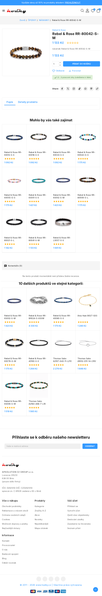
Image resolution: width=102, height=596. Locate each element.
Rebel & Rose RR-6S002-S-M (62, 196)
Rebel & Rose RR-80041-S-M (37, 239)
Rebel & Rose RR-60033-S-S (62, 153)
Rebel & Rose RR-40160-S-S (37, 359)
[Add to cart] (25, 143)
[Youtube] (51, 579)
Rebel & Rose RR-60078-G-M (13, 359)
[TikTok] (79, 88)
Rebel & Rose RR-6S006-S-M (13, 402)
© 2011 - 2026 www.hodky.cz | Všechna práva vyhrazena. (51, 585)
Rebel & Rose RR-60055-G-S (13, 196)
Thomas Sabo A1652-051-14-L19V (87, 359)
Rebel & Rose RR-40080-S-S (62, 317)
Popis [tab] (10, 102)
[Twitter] (68, 88)
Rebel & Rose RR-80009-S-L (86, 196)
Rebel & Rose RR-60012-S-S (13, 153)
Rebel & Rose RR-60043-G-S (86, 153)
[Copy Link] (97, 88)
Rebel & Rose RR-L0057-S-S (62, 239)
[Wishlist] (93, 11)
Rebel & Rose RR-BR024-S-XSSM (37, 317)
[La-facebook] (38, 579)
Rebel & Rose (59, 30)
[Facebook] (62, 88)
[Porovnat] (25, 133)
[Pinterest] (91, 88)
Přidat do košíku (81, 64)
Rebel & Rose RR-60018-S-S (37, 153)
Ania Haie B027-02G (87, 315)
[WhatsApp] (85, 88)
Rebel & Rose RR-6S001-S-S (37, 196)
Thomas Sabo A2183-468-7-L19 (37, 402)
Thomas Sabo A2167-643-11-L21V (62, 359)
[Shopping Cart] (98, 10)
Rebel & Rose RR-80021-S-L (13, 239)
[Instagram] (74, 88)
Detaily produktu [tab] (28, 102)
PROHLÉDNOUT (73, 2)
